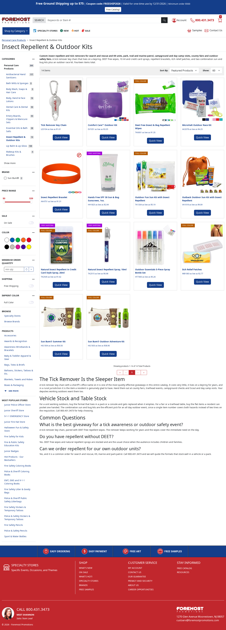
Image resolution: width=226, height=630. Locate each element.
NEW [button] (66, 30)
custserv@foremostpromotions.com (197, 620)
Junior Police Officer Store (17, 404)
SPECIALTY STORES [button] (47, 30)
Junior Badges (11, 451)
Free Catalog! (113, 9)
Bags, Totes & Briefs (14, 364)
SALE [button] (87, 30)
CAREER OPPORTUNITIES (141, 589)
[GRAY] (12, 247)
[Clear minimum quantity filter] (31, 269)
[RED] (29, 240)
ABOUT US (133, 585)
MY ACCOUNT (135, 567)
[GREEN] (18, 240)
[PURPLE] (23, 247)
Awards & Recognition (15, 341)
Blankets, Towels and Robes (18, 379)
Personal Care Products (14, 40)
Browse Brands (12, 321)
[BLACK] (6, 247)
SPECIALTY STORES (88, 580)
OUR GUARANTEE (137, 576)
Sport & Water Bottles (15, 536)
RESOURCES (183, 572)
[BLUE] (12, 240)
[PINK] (18, 247)
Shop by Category (15, 31)
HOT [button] (76, 30)
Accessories (10, 335)
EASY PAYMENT (98, 551)
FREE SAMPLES (173, 551)
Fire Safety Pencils (13, 524)
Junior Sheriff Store (14, 410)
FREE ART (135, 551)
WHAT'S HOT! (85, 576)
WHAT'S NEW (85, 567)
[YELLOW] (29, 247)
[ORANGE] (23, 240)
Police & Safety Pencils (15, 530)
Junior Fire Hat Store (14, 421)
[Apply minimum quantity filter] (26, 269)
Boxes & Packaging (14, 385)
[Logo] (16, 20)
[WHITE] (6, 240)
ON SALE (83, 572)
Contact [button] (216, 30)
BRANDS (83, 585)
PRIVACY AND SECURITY (140, 580)
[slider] (4, 202)
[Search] (164, 20)
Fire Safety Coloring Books (17, 465)
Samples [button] (197, 30)
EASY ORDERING (60, 551)
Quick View (61, 137)
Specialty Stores (12, 315)
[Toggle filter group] (33, 59)
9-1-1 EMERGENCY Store (16, 416)
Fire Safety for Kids (14, 436)
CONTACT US (134, 572)
